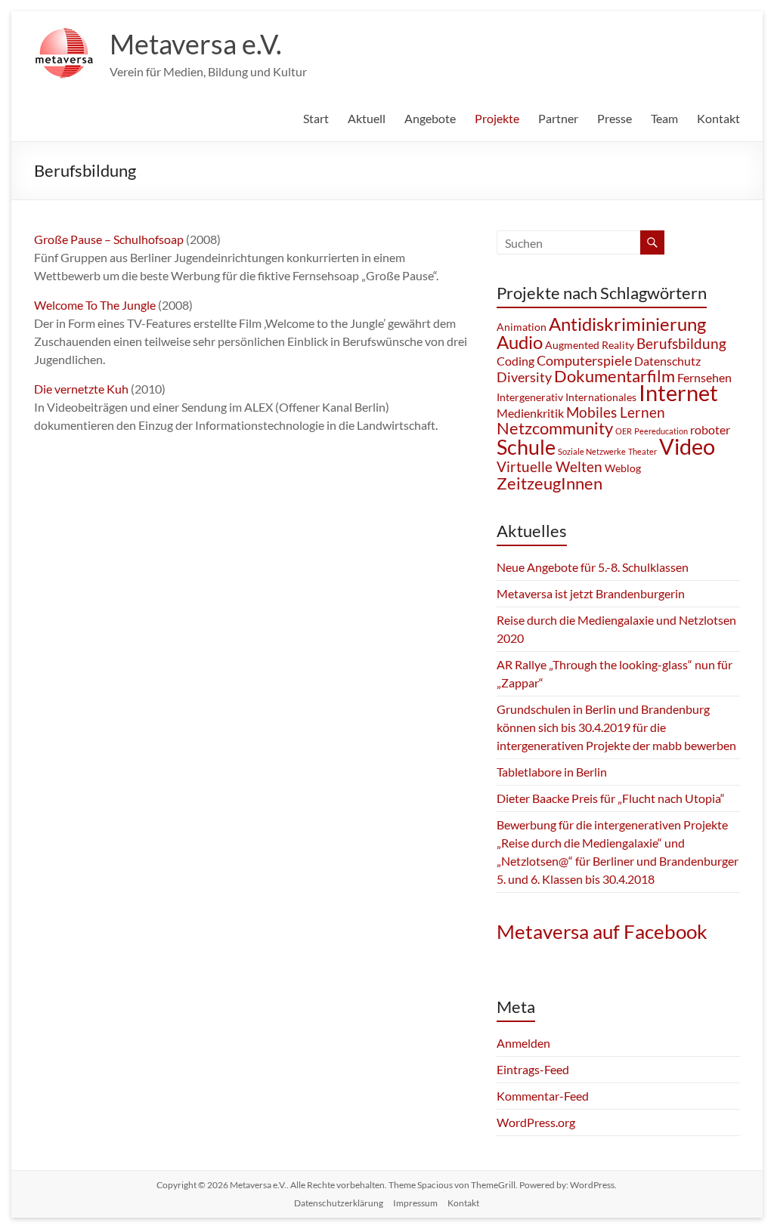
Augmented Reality (589, 344)
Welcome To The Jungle (96, 305)
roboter (710, 429)
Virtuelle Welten (549, 466)
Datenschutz (667, 361)
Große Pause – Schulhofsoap (109, 239)
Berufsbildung (681, 343)
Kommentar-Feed (543, 1095)
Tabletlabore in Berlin (552, 771)
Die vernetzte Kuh (81, 388)
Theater (642, 451)
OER (623, 431)
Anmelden (523, 1043)
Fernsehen (704, 377)
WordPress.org (536, 1122)
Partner (558, 118)
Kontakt (718, 118)
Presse (614, 118)
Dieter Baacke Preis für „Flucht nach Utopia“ (611, 798)
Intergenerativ (530, 397)
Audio (520, 342)
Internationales (600, 397)
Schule (526, 446)
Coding (515, 361)
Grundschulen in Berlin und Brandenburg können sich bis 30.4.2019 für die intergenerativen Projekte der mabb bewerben (616, 727)
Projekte (497, 118)
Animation (521, 326)
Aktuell (366, 118)
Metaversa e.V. (196, 43)
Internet (678, 392)
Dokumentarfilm (614, 376)
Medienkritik (530, 413)
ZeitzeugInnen (549, 483)
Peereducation (661, 431)
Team (664, 118)
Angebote (430, 118)
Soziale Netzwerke (592, 451)
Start (316, 118)
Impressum (415, 1203)
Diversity (524, 377)
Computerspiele (584, 360)
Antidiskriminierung (627, 324)
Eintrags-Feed (533, 1069)
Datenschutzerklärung (338, 1203)
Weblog (623, 468)
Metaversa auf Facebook (602, 931)
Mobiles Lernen (615, 412)
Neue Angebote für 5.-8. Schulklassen (593, 567)
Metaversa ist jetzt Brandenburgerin (591, 593)
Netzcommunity (555, 428)
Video (687, 446)
